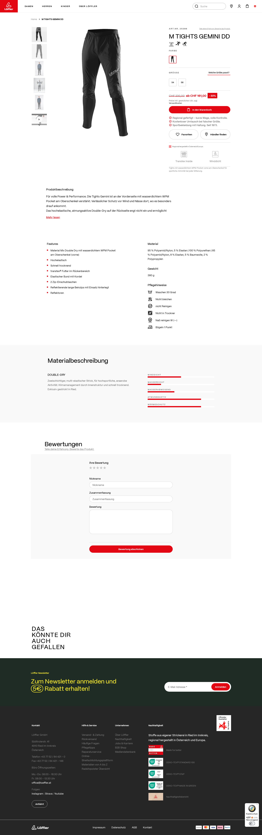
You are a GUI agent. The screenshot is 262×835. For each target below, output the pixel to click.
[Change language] (255, 6)
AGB (134, 827)
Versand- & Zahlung (93, 735)
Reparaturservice (91, 752)
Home (34, 19)
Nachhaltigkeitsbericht (177, 796)
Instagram (37, 793)
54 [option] (172, 82)
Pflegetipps (88, 747)
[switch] (252, 823)
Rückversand (89, 739)
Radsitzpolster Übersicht (96, 769)
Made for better (173, 750)
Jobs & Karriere (124, 743)
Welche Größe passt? (218, 72)
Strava (48, 793)
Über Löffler (122, 735)
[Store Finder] (231, 6)
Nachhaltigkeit (123, 739)
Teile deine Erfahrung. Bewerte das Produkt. (214, 28)
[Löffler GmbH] (9, 6)
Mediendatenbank (125, 752)
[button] (39, 29)
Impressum (99, 827)
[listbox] (199, 59)
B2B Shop (120, 747)
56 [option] (182, 82)
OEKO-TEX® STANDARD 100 (180, 762)
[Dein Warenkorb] (247, 6)
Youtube (59, 793)
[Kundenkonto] (239, 6)
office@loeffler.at (41, 783)
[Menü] (257, 805)
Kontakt (147, 827)
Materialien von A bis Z (94, 764)
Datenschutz (118, 827)
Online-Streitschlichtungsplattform (97, 758)
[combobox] (209, 6)
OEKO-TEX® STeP (175, 774)
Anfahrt (39, 804)
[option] (172, 59)
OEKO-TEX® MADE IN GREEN (181, 785)
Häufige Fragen (90, 743)
